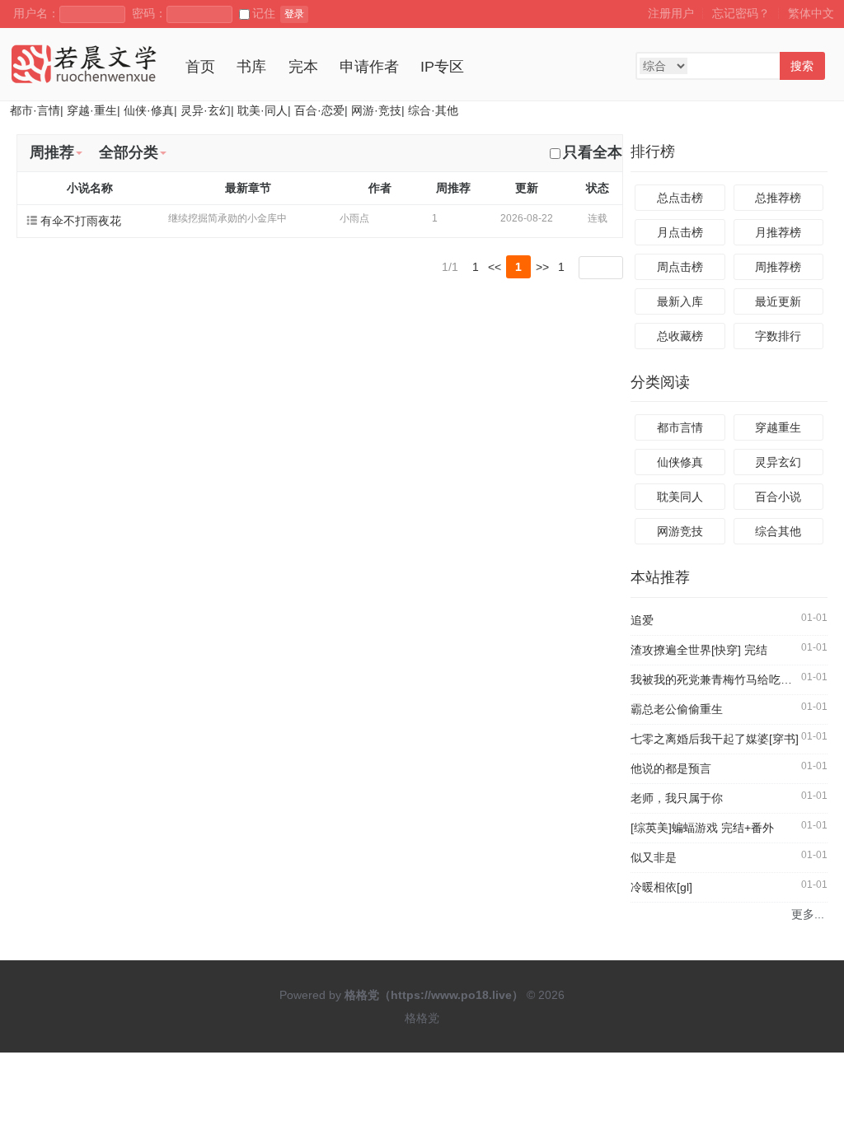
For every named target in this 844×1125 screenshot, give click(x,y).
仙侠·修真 (149, 110)
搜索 (802, 65)
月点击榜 (680, 232)
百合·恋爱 (319, 110)
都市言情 (680, 427)
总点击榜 (680, 197)
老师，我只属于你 (677, 798)
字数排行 (778, 336)
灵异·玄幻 (206, 110)
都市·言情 (35, 110)
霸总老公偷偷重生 (677, 709)
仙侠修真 (680, 462)
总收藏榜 (680, 336)
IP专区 (442, 66)
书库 (251, 66)
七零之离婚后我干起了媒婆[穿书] (715, 738)
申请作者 (369, 66)
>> (542, 266)
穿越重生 (778, 427)
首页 (200, 66)
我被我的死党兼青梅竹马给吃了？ (717, 679)
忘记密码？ (741, 13)
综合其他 (778, 531)
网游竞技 (680, 531)
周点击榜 (680, 266)
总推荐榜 (778, 197)
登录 (294, 14)
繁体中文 (811, 13)
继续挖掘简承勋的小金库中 (227, 218)
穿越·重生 (92, 110)
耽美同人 (680, 496)
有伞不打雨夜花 (80, 220)
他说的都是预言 (671, 768)
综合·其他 (433, 110)
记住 (263, 13)
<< (494, 266)
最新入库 (680, 301)
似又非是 (654, 857)
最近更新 (778, 301)
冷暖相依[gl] (661, 887)
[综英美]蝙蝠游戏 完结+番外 (702, 827)
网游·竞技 (376, 110)
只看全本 (592, 152)
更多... (807, 914)
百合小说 (778, 496)
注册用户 (671, 13)
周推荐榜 (778, 266)
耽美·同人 (262, 110)
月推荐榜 (778, 232)
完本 (303, 66)
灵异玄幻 (778, 462)
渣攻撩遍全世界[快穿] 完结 (699, 649)
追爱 (642, 620)
